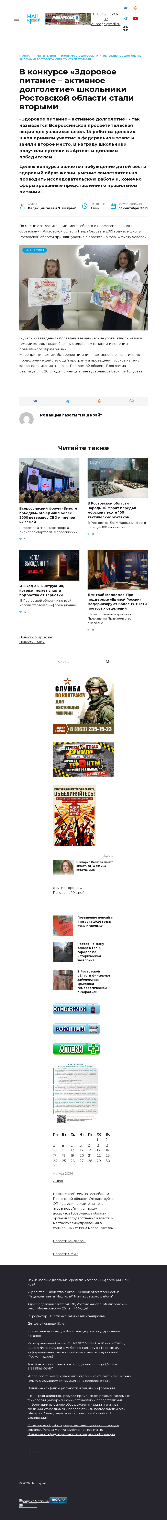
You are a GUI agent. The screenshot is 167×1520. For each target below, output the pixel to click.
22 (99, 1155)
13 (81, 1150)
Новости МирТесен (35, 637)
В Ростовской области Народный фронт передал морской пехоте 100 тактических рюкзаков (112, 510)
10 (55, 1150)
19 (72, 1155)
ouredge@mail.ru (105, 24)
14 (89, 1150)
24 (55, 1161)
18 (64, 1155)
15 (98, 1150)
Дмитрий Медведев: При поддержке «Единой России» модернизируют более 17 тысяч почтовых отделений (117, 601)
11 (63, 1150)
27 (82, 1161)
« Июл (58, 1181)
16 (107, 1150)
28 (90, 1161)
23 (108, 1155)
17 (54, 1155)
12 (72, 1150)
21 (89, 1155)
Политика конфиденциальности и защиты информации (71, 1434)
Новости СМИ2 (32, 642)
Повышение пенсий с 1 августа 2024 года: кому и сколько (95, 921)
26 (73, 1161)
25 (64, 1161)
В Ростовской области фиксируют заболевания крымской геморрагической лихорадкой (94, 982)
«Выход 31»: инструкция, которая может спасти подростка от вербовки (41, 590)
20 (82, 1155)
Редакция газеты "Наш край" (71, 415)
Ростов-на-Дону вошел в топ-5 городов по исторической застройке (90, 952)
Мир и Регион (35, 250)
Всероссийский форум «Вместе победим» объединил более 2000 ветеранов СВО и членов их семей (48, 515)
